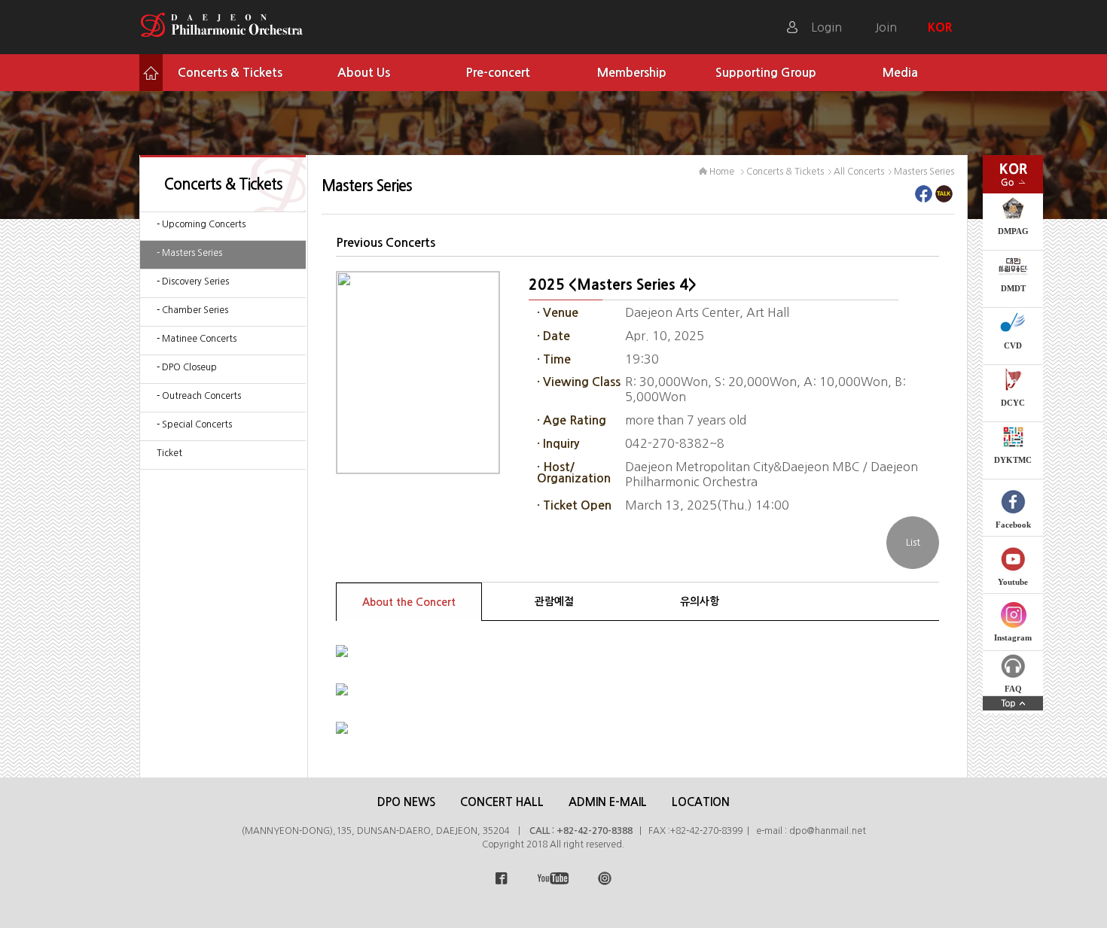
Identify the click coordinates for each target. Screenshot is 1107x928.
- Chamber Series (192, 310)
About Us (363, 72)
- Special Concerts (194, 424)
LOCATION (701, 802)
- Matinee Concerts (196, 338)
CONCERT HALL (502, 802)
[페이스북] (923, 198)
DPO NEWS (406, 802)
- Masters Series (189, 252)
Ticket (169, 453)
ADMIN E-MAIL (608, 802)
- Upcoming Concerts (201, 224)
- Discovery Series (193, 281)
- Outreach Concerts (199, 395)
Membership (631, 72)
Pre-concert (497, 72)
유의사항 (699, 601)
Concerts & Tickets (230, 72)
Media (900, 72)
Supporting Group (765, 72)
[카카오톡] (944, 198)
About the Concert (409, 602)
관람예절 (554, 601)
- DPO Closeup (187, 367)
